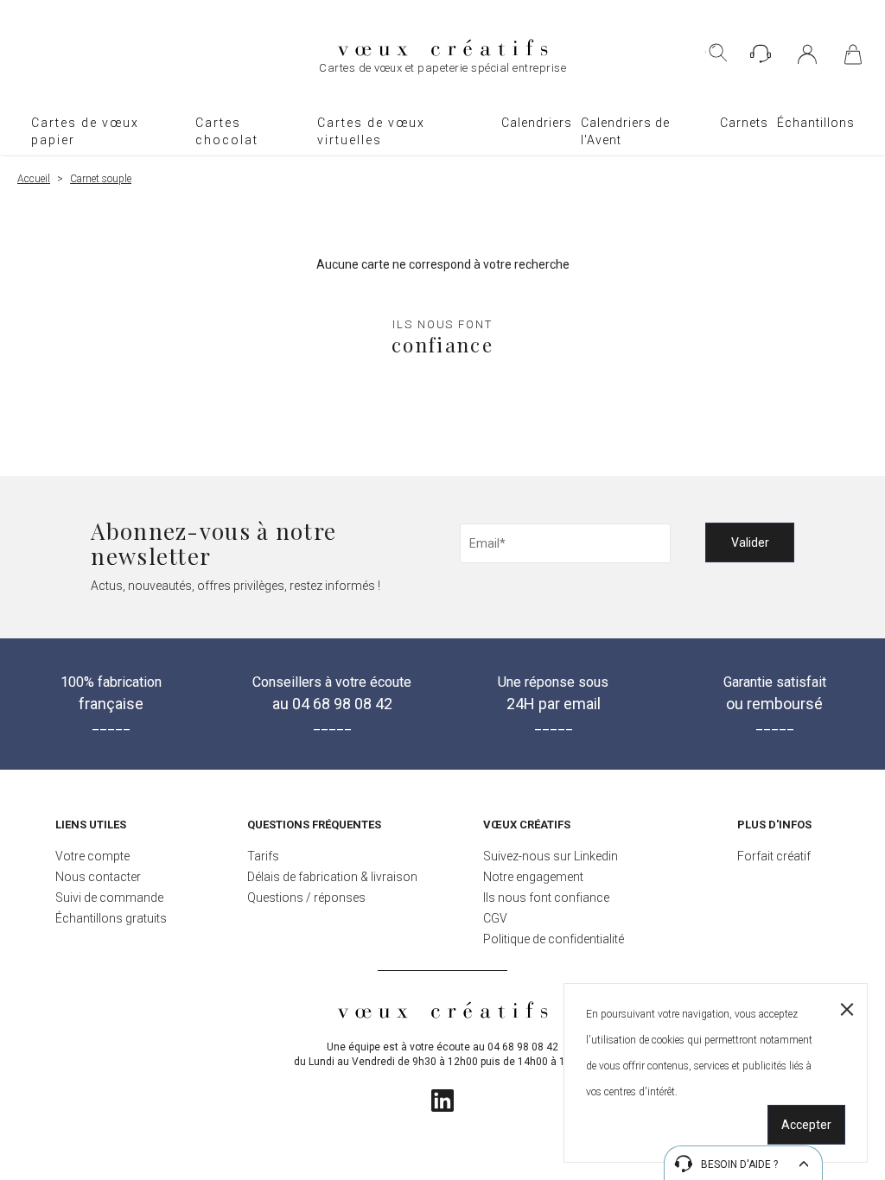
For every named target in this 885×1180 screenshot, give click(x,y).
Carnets (744, 123)
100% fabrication (111, 693)
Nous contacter (98, 877)
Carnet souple (100, 179)
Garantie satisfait (774, 693)
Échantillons (816, 123)
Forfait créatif (774, 856)
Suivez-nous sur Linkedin (550, 856)
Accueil (33, 179)
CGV (495, 918)
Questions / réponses (306, 897)
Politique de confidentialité (553, 939)
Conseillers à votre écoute (331, 693)
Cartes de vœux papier (85, 131)
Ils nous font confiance (546, 897)
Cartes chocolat (226, 131)
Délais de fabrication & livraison (332, 877)
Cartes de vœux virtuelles (371, 131)
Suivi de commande (109, 897)
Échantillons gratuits (111, 918)
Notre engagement (533, 877)
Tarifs (263, 856)
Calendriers (536, 123)
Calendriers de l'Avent (625, 131)
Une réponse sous (553, 693)
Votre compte (92, 856)
